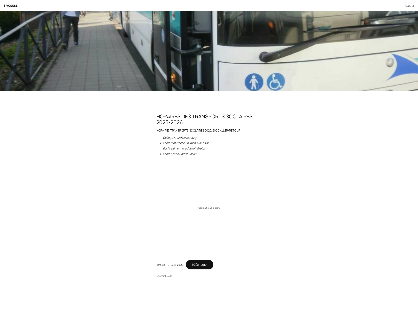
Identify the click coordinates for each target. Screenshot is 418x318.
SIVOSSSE (10, 5)
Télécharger (200, 264)
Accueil (409, 5)
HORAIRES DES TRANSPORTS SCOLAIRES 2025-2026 (204, 119)
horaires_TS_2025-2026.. (170, 264)
